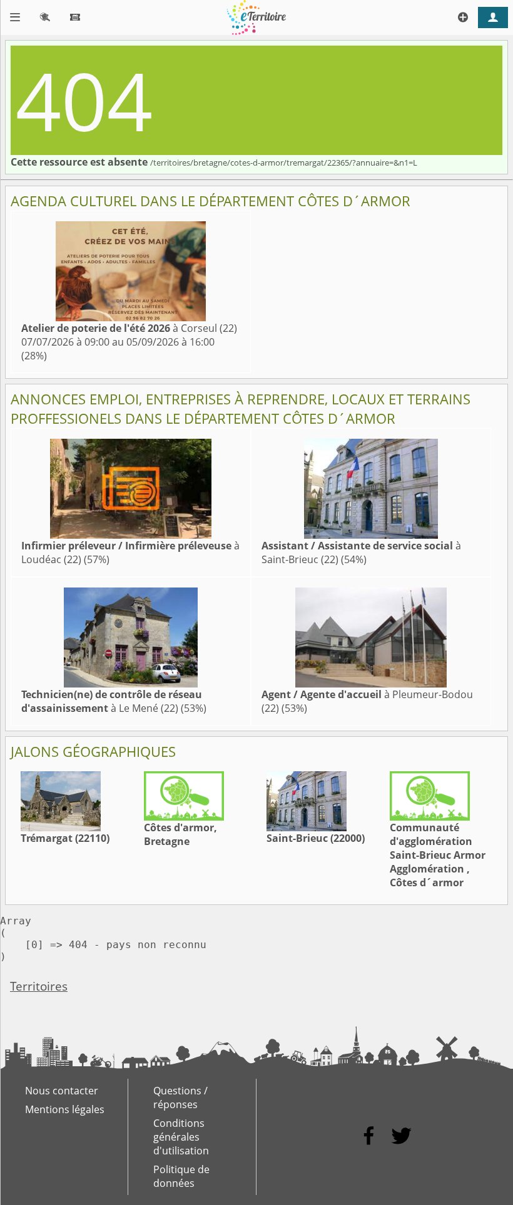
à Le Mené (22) (111, 701)
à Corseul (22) (129, 328)
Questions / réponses (180, 1097)
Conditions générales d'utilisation (181, 1137)
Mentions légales (64, 1109)
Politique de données (181, 1176)
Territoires (39, 986)
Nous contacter (61, 1091)
